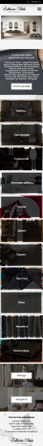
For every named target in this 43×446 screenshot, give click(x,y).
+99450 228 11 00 (22, 429)
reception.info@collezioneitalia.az (22, 432)
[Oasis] (21, 28)
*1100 (30, 426)
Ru (40, 2)
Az (32, 2)
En (36, 2)
